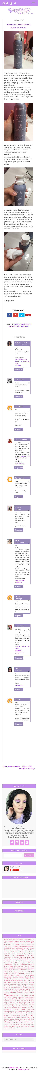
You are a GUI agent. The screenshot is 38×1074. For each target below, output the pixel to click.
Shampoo (21, 1021)
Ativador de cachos (10, 943)
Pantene (15, 1007)
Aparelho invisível (20, 941)
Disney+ (6, 968)
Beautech (24, 944)
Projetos (23, 1013)
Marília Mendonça (13, 997)
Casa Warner (25, 952)
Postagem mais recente (11, 766)
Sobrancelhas (8, 1022)
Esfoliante (16, 969)
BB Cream (16, 944)
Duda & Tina (16, 968)
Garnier (32, 975)
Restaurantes (8, 1017)
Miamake (7, 1000)
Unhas (6, 1026)
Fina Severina (13, 973)
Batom (10, 944)
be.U (20, 944)
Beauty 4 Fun (30, 944)
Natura (24, 1002)
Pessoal (24, 1009)
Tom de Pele (26, 1024)
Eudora (6, 972)
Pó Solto (29, 1011)
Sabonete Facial (9, 1019)
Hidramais (31, 978)
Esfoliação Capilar (8, 969)
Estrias (32, 969)
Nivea (6, 1006)
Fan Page (18, 654)
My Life (16, 1002)
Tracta (32, 1024)
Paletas (9, 1007)
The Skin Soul (18, 1024)
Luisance (13, 992)
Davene (25, 963)
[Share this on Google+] (15, 315)
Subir (32, 1070)
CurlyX (28, 961)
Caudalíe (31, 952)
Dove (10, 968)
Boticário (27, 948)
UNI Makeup (12, 1026)
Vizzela (32, 1026)
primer (9, 1013)
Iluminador (24, 984)
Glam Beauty (29, 977)
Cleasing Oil (10, 955)
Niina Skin (31, 1004)
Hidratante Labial (15, 984)
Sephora (6, 1021)
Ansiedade (11, 941)
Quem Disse (17, 1015)
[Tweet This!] (21, 315)
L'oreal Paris (17, 987)
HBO (27, 978)
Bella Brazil (8, 946)
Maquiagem (10, 995)
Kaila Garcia (19, 478)
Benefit (27, 946)
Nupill (14, 1006)
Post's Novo (18, 582)
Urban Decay (20, 1026)
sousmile (20, 1022)
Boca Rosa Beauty (18, 948)
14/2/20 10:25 (24, 345)
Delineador (31, 963)
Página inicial (27, 766)
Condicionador (9, 957)
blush (10, 948)
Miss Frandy (13, 1000)
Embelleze (31, 968)
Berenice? (31, 946)
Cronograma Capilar (15, 959)
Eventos (24, 971)
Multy (11, 1002)
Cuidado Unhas (21, 961)
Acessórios (21, 939)
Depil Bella (16, 964)
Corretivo (23, 957)
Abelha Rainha (9, 939)
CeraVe (6, 953)
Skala (32, 1021)
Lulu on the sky (21, 439)
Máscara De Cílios (13, 999)
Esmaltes (22, 969)
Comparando (21, 955)
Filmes (6, 973)
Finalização (22, 973)
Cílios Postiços (23, 954)
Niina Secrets (24, 1004)
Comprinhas (30, 955)
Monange (31, 1000)
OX (5, 1007)
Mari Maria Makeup (22, 995)
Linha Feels (7, 991)
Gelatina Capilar (19, 977)
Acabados (15, 939)
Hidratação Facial (22, 980)
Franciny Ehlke (30, 973)
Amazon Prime (28, 939)
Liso (23, 991)
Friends (18, 975)
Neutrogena (12, 1004)
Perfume (18, 1009)
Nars (20, 1002)
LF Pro (22, 989)
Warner (9, 1028)
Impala (11, 986)
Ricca (14, 1017)
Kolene (6, 987)
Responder (19, 369)
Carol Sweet (19, 626)
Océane (24, 1006)
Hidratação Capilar (10, 980)
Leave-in (17, 989)
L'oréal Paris (24, 987)
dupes (22, 968)
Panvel (20, 1007)
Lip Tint (19, 991)
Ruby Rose (24, 326)
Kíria (33, 986)
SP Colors (26, 1022)
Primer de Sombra (16, 1013)
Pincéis (12, 1011)
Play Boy (17, 1011)
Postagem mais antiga (27, 768)
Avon (18, 943)
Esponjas (28, 969)
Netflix (6, 1004)
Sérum (16, 1021)
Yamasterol (14, 1028)
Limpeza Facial (29, 989)
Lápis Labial (11, 989)
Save (29, 315)
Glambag (7, 979)
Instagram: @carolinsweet (19, 651)
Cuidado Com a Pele (27, 959)
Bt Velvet (31, 950)
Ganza (27, 975)
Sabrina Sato (19, 1019)
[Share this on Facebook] (9, 315)
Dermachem (24, 964)
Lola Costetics (29, 991)
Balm (22, 943)
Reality (23, 1015)
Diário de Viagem (29, 966)
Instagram (18, 365)
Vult (5, 1028)
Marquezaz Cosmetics (24, 997)
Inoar (16, 986)
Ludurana (7, 992)
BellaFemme (15, 946)
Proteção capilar (30, 1013)
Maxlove (31, 999)
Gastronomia (8, 977)
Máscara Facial (24, 999)
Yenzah (19, 1028)
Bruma (15, 950)
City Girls (31, 954)
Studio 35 (7, 1024)
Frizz (23, 975)
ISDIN (20, 986)
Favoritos (30, 972)
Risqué (18, 1017)
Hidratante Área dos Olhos (20, 982)
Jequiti (24, 986)
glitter (21, 978)
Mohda (26, 1000)
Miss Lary (20, 1000)
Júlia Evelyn (19, 379)
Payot (12, 1009)
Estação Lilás (13, 1067)
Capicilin (19, 952)
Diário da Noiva (19, 966)
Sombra (14, 1022)
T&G (11, 1024)
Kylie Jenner (11, 987)
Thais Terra (19, 407)
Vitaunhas (27, 1026)
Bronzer (10, 950)
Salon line (27, 1019)
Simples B (28, 1021)
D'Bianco (32, 961)
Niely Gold (17, 1004)
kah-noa (29, 986)
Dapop (21, 963)
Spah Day (31, 1022)
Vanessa (18, 699)
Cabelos (7, 952)
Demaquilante (8, 964)
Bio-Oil (6, 948)
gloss (24, 979)
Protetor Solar (8, 1015)
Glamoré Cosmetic (14, 978)
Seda (32, 1019)
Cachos (14, 952)
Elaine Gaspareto (23, 1069)
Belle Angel (21, 946)
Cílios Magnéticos (13, 953)
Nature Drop (30, 1002)
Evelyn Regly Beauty (15, 971)
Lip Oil (13, 991)
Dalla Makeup (15, 963)
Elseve (26, 968)
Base (29, 943)
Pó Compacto (23, 1011)
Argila (28, 941)
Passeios (25, 1007)
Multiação (7, 1002)
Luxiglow (21, 992)
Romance (24, 1017)
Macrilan (31, 992)
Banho (26, 943)
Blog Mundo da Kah (21, 359)
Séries (11, 1021)
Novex (10, 1005)
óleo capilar (30, 1006)
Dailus (6, 963)
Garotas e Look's (20, 580)
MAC (27, 992)
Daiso (9, 963)
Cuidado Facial (19, 324)
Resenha (17, 326)
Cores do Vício (19, 685)
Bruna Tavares (22, 950)
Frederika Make (10, 975)
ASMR (32, 941)
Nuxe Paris (19, 1005)
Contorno (17, 957)
